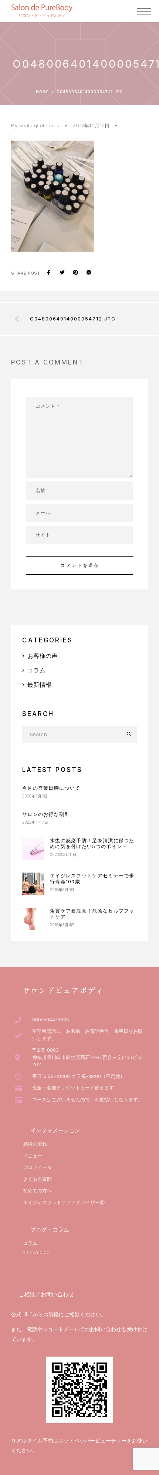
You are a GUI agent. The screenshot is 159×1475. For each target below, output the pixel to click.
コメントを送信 (79, 565)
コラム (36, 670)
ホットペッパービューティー (92, 1440)
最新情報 (39, 684)
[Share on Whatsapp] (88, 273)
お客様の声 (42, 655)
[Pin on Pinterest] (75, 273)
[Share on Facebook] (48, 273)
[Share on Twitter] (62, 273)
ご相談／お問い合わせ (46, 1294)
